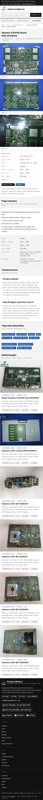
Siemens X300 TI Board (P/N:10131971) (19, 451)
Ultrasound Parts (18, 25)
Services (5, 775)
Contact (4, 787)
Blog (8, 25)
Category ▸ (20, 184)
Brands (4, 732)
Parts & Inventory (8, 20)
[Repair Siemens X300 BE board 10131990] (21, 377)
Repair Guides (6, 738)
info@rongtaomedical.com (11, 700)
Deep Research (7, 743)
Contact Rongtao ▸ (9, 348)
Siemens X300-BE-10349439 (15, 609)
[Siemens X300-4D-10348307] (21, 482)
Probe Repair (6, 778)
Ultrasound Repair (20, 338)
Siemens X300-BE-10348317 (15, 556)
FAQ (3, 784)
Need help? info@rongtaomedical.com (25, 4)
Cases (4, 754)
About (4, 781)
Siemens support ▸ (24, 348)
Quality (4, 759)
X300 (38, 334)
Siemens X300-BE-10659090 (15, 662)
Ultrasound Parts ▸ (9, 344)
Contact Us (35, 15)
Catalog (4, 726)
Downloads (5, 765)
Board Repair (34, 338)
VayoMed (12, 796)
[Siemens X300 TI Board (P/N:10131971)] (21, 430)
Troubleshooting (7, 757)
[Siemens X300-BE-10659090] (21, 641)
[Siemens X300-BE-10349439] (21, 588)
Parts (3, 729)
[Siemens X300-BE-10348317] (21, 535)
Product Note (21, 334)
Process (4, 762)
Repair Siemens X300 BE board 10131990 (20, 398)
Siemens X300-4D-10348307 (15, 504)
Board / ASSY (7, 338)
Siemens (31, 334)
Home (3, 25)
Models (4, 735)
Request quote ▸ (8, 184)
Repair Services (23, 20)
